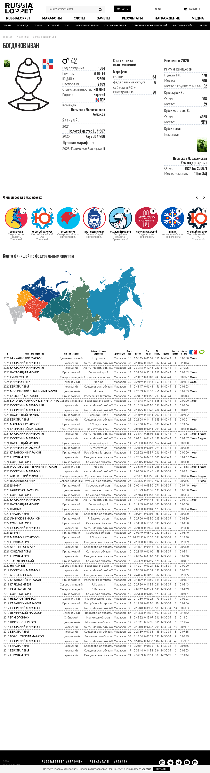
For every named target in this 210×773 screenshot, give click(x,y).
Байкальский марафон (27, 358)
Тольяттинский (22, 561)
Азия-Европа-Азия (23, 546)
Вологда (18, 25)
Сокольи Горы (20, 462)
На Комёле (18, 565)
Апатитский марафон (26, 476)
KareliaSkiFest (20, 584)
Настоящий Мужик (24, 372)
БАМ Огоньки (20, 617)
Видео (202, 433)
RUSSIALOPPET (53, 761)
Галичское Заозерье (25, 490)
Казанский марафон (25, 452)
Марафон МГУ (20, 381)
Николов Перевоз (23, 598)
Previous (197, 197)
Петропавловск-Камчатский (145, 25)
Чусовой (48, 25)
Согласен (161, 769)
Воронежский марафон (27, 636)
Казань (33, 25)
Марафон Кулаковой (25, 424)
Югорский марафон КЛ (27, 367)
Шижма (16, 485)
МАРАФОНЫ (74, 761)
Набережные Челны (82, 25)
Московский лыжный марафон (33, 391)
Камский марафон (24, 396)
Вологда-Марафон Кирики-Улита (34, 400)
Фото (193, 358)
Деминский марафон (26, 612)
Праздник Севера (22, 480)
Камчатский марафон (26, 429)
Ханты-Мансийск (178, 25)
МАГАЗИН (121, 761)
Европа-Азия (19, 386)
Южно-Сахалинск (110, 25)
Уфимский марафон (25, 518)
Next (204, 197)
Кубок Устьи (19, 377)
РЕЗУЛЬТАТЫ (100, 761)
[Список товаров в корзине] (192, 10)
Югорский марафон (25, 363)
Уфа (62, 25)
